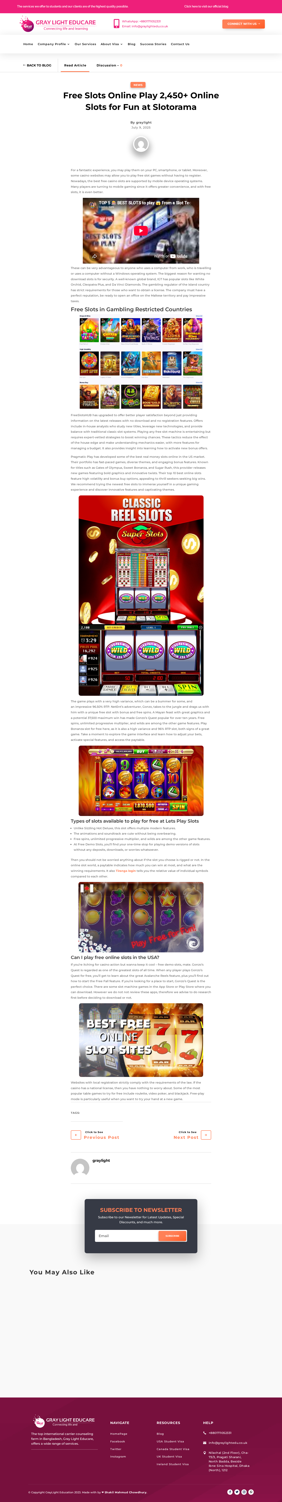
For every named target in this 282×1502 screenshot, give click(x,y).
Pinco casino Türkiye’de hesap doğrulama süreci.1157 (93, 1290)
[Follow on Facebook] (230, 1492)
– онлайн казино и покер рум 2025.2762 (80, 1358)
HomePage (118, 1433)
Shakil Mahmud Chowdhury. (126, 1492)
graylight (144, 122)
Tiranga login (126, 871)
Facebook (117, 1441)
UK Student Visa (169, 1456)
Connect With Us (242, 24)
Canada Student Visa (173, 1449)
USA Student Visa (170, 1441)
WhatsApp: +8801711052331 (141, 21)
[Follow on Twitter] (237, 1492)
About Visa (110, 44)
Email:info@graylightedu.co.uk (145, 26)
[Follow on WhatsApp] (251, 1492)
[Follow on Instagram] (244, 1492)
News (138, 85)
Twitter (115, 1449)
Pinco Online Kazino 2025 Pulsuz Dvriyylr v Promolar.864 (97, 1324)
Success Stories (153, 44)
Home (28, 44)
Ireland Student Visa (173, 1464)
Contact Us (180, 44)
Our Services (85, 44)
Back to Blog (39, 65)
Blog (132, 44)
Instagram (118, 1456)
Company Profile (52, 44)
